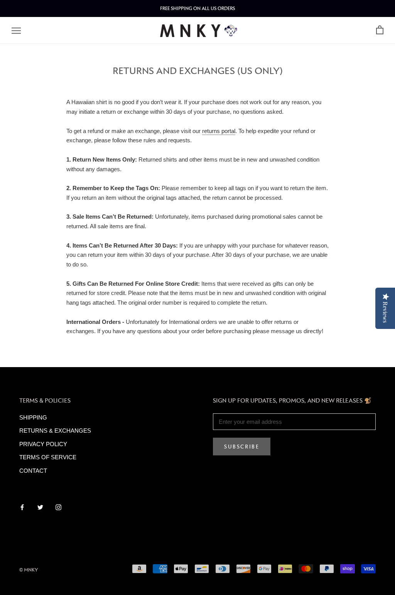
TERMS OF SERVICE (47, 457)
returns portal (218, 131)
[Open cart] (379, 30)
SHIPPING (33, 417)
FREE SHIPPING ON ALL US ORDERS (197, 8)
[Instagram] (58, 507)
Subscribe (241, 446)
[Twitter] (40, 507)
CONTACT (33, 470)
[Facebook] (22, 507)
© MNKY (28, 570)
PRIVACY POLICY (43, 444)
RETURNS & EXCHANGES (55, 430)
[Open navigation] (16, 30)
